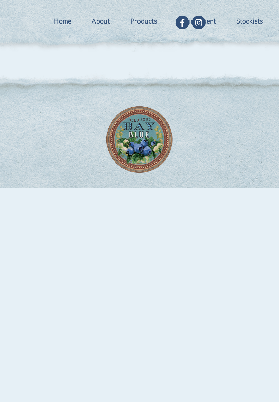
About (101, 21)
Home (62, 21)
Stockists (249, 21)
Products (144, 21)
